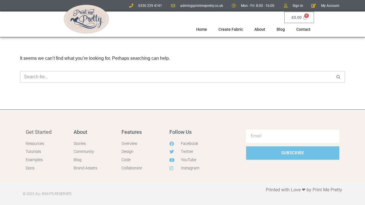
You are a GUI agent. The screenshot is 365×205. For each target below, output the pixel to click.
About (259, 29)
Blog (281, 29)
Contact (303, 29)
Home (201, 29)
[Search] (338, 77)
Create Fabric (230, 29)
